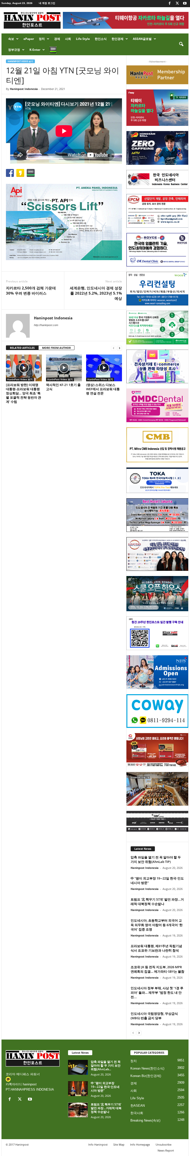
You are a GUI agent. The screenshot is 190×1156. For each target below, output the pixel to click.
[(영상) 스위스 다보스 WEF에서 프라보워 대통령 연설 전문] (104, 368)
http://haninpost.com (46, 325)
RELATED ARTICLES (22, 348)
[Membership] (157, 74)
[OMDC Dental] (157, 405)
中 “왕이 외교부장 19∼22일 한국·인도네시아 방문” (105, 1087)
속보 (11, 39)
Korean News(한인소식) (147, 1068)
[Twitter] (177, 3)
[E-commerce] (157, 366)
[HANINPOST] (157, 633)
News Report (166, 1150)
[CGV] (157, 821)
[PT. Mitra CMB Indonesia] (157, 444)
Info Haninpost (98, 1144)
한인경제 (117, 39)
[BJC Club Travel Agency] (157, 515)
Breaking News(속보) (145, 1120)
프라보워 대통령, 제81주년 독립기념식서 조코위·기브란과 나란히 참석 (156, 948)
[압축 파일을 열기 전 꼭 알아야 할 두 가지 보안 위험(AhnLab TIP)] (78, 1067)
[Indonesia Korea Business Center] (157, 179)
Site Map (118, 1144)
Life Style (83, 39)
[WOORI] (157, 288)
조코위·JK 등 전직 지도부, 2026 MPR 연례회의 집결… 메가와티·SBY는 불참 (157, 969)
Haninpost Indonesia (24, 89)
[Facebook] (169, 3)
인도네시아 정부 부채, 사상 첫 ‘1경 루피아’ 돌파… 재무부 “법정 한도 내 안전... (157, 992)
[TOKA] (157, 480)
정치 (42, 39)
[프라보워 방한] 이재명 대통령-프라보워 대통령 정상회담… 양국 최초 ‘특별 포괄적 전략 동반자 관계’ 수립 (23, 393)
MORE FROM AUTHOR (56, 348)
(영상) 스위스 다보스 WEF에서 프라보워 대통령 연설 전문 (103, 389)
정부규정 (14, 50)
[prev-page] (113, 348)
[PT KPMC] (157, 211)
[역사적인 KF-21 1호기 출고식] (64, 368)
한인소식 (101, 39)
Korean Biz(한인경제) (145, 1076)
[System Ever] (157, 327)
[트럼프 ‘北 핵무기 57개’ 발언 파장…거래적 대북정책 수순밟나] (78, 1109)
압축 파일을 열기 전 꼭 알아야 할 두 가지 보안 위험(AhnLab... (105, 1065)
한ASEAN (137, 1105)
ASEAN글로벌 (142, 39)
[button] (181, 44)
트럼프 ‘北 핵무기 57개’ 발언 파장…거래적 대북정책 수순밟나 (157, 901)
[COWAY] (157, 711)
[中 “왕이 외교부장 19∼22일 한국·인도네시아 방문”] (78, 1088)
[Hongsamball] (157, 148)
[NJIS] (157, 672)
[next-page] (119, 348)
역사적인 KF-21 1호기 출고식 (63, 387)
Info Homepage (140, 1144)
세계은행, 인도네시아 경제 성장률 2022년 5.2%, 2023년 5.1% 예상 (96, 293)
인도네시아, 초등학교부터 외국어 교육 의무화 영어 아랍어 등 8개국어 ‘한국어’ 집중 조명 (157, 925)
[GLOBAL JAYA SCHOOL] (157, 593)
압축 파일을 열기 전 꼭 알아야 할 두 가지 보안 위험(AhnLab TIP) (156, 859)
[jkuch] (157, 789)
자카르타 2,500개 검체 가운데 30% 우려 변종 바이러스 (31, 290)
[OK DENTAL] (157, 250)
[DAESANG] (157, 750)
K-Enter (34, 50)
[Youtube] (185, 3)
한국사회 (136, 1113)
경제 (57, 39)
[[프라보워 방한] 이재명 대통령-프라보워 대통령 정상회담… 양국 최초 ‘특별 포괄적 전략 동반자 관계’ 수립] (24, 368)
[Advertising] (64, 222)
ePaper (29, 39)
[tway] (157, 107)
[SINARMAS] (157, 554)
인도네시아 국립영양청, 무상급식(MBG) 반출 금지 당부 (154, 1015)
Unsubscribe (163, 1144)
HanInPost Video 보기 (20, 61)
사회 (68, 39)
